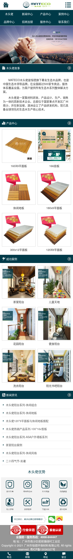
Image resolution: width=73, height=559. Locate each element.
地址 (45, 557)
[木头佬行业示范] (23, 529)
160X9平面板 (19, 166)
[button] (36, 555)
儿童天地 (54, 302)
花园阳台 (18, 344)
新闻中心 (27, 14)
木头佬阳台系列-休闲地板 (21, 413)
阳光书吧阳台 (54, 386)
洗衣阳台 (18, 386)
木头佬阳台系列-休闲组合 (21, 405)
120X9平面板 (54, 250)
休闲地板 (18, 208)
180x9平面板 (54, 208)
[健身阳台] (54, 324)
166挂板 (54, 166)
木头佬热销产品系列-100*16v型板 (26, 429)
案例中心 (63, 14)
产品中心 (45, 14)
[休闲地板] (19, 188)
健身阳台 (54, 344)
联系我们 (63, 22)
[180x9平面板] (54, 188)
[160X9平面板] (19, 146)
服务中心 (45, 22)
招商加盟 (27, 22)
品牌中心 (9, 22)
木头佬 (9, 14)
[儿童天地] (54, 282)
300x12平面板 (18, 250)
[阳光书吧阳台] (54, 366)
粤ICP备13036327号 (42, 549)
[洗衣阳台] (19, 366)
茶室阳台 (18, 302)
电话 (9, 557)
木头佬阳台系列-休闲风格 (21, 453)
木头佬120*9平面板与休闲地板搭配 (27, 421)
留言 (64, 557)
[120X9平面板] (54, 230)
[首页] (5, 5)
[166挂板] (54, 146)
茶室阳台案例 (14, 445)
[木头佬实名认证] (50, 529)
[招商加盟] (36, 45)
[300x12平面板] (19, 230)
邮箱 (27, 557)
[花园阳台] (19, 324)
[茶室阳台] (19, 282)
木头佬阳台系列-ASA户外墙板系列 (26, 437)
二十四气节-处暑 (16, 461)
